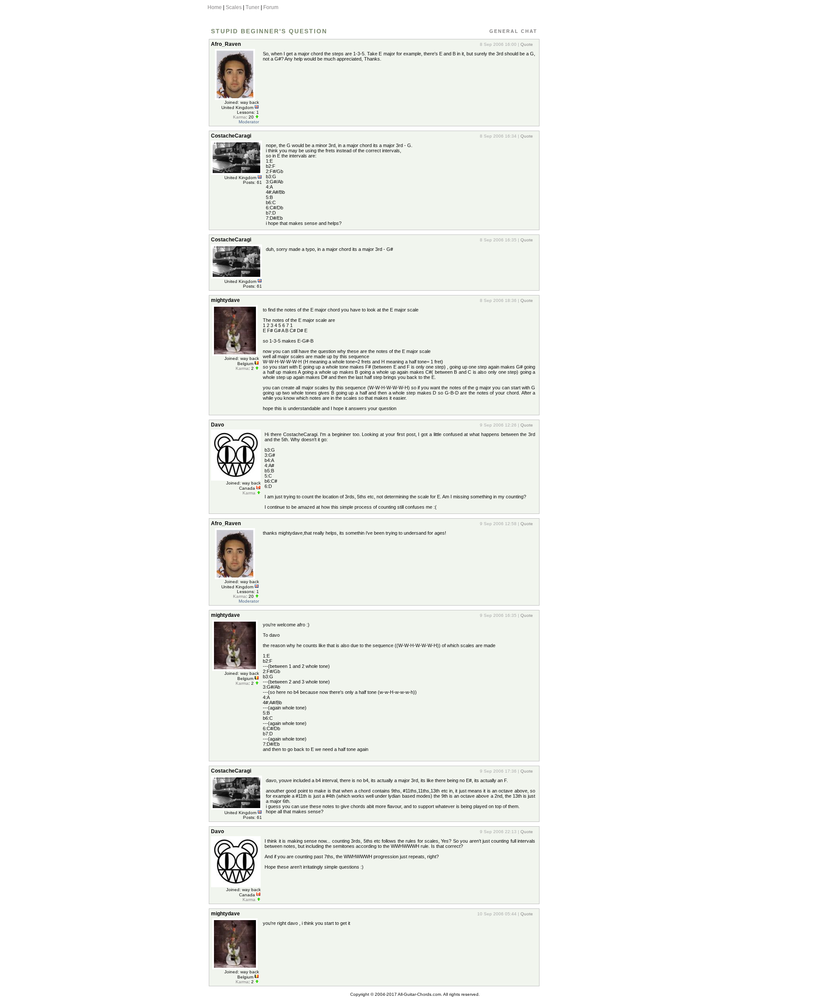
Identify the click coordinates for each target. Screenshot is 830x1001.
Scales (234, 7)
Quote (526, 44)
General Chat (513, 31)
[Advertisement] (581, 165)
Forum (270, 7)
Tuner (252, 7)
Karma (239, 117)
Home (215, 7)
